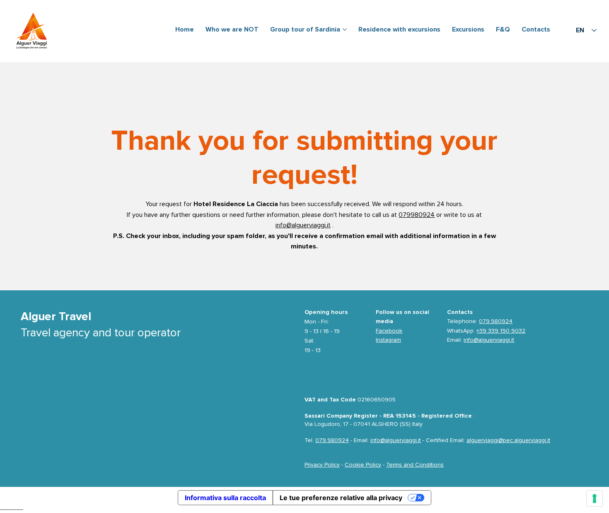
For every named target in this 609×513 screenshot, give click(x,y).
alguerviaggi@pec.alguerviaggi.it (508, 440)
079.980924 (495, 321)
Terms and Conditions (415, 464)
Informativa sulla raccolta (225, 498)
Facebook (389, 330)
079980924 (417, 215)
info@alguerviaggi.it (303, 225)
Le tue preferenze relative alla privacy (341, 498)
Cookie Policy (363, 464)
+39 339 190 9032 (500, 330)
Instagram (388, 339)
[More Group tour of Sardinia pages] (345, 29)
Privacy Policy (322, 464)
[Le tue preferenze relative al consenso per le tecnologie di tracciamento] (594, 498)
